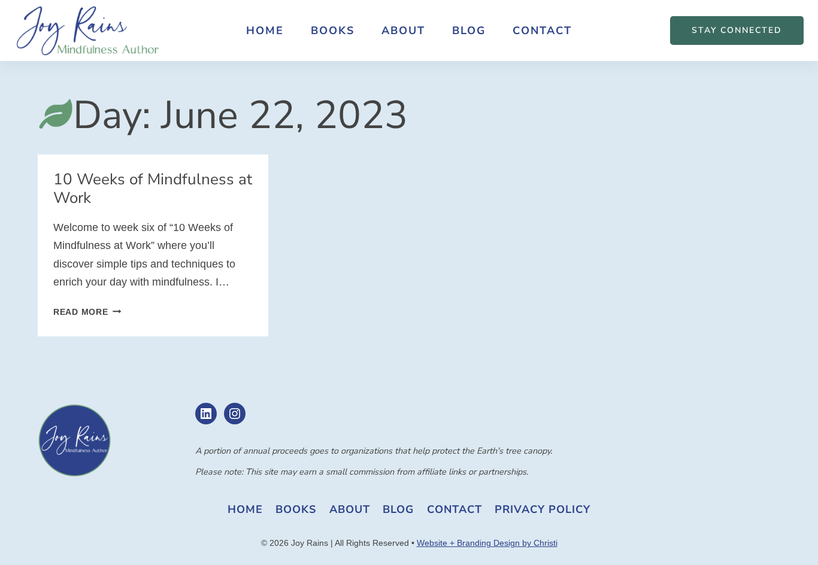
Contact (542, 30)
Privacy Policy (542, 509)
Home (265, 30)
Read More (87, 312)
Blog (469, 30)
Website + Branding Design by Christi (487, 543)
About (403, 30)
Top (789, 536)
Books (333, 30)
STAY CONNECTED (737, 30)
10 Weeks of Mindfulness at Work (152, 188)
